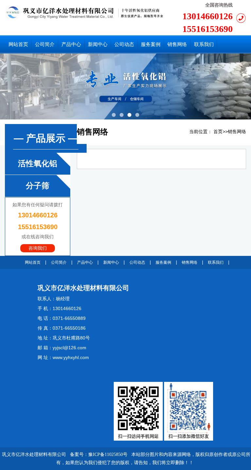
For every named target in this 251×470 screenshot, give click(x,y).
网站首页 (33, 262)
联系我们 (216, 262)
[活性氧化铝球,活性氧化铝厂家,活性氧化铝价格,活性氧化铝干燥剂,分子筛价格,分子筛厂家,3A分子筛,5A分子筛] (84, 12)
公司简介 (59, 262)
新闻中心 (111, 262)
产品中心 (85, 262)
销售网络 (237, 131)
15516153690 (207, 29)
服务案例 (163, 262)
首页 (218, 131)
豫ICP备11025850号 (107, 454)
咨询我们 (37, 248)
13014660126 (207, 16)
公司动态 (137, 262)
